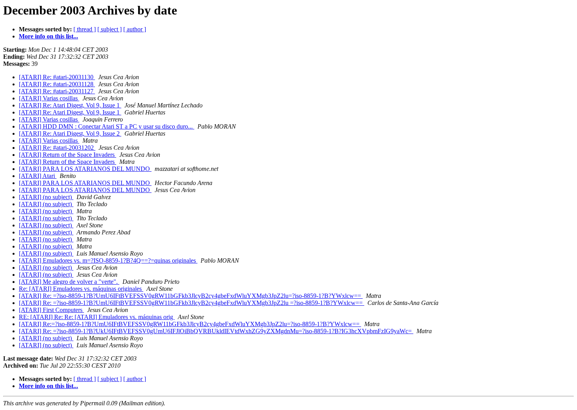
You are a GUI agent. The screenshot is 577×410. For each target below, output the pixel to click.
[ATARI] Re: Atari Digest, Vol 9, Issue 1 (70, 105)
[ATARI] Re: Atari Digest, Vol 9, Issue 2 (70, 133)
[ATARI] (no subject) (46, 197)
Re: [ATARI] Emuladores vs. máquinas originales (81, 288)
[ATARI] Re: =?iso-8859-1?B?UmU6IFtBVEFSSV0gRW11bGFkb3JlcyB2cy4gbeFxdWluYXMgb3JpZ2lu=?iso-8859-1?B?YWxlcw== (191, 295)
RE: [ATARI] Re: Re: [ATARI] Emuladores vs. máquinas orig (97, 317)
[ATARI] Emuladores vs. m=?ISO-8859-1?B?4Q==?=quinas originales (108, 260)
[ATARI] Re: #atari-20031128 (57, 84)
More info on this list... (48, 36)
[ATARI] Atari (38, 175)
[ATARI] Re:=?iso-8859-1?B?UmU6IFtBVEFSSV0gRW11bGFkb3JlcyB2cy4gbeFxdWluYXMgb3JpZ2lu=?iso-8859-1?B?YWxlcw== (190, 324)
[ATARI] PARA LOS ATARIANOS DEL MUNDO (85, 168)
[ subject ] (109, 29)
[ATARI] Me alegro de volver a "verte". (69, 281)
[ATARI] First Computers (51, 310)
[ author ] (134, 29)
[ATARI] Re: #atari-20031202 (57, 147)
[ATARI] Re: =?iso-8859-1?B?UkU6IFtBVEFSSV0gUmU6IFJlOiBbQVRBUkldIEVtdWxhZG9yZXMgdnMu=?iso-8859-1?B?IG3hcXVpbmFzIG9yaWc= (216, 331)
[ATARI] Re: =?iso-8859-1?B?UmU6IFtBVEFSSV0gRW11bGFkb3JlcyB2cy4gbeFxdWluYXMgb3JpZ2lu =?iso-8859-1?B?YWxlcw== (191, 302)
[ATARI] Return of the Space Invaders (67, 154)
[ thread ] (84, 29)
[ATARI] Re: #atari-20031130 (57, 77)
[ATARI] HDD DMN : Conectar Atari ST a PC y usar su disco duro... (106, 126)
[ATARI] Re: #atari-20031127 (57, 91)
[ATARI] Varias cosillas (49, 98)
